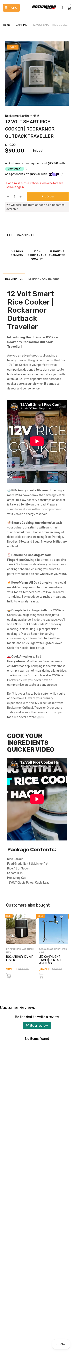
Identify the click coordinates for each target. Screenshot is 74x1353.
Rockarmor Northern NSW (22, 116)
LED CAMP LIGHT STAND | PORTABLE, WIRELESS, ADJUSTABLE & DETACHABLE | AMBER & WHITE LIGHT (53, 965)
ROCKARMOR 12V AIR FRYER (19, 958)
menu (12, 8)
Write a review (37, 1026)
